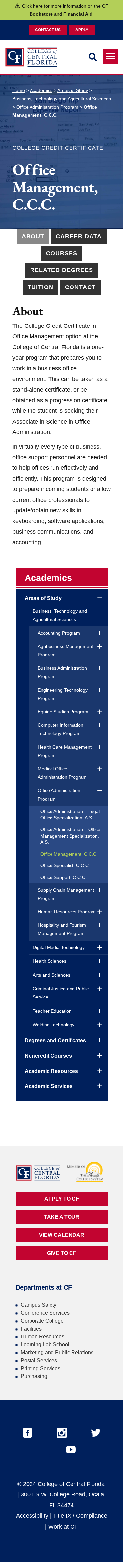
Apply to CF (61, 1199)
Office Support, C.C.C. (63, 877)
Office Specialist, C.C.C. (65, 865)
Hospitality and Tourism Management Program (62, 929)
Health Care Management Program (65, 751)
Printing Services (40, 1368)
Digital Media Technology (59, 947)
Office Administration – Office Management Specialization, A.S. (70, 836)
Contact (80, 287)
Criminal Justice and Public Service (61, 992)
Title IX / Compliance (80, 1516)
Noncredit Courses (48, 1055)
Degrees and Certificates (55, 1040)
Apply (81, 30)
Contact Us (48, 30)
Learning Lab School (45, 1344)
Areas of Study (72, 90)
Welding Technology (53, 1024)
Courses (61, 253)
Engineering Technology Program (63, 694)
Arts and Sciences (51, 975)
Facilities (31, 1329)
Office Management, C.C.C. (69, 854)
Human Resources (42, 1336)
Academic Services (48, 1086)
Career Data (79, 236)
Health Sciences (49, 961)
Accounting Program (59, 633)
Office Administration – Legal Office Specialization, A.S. (70, 815)
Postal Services (39, 1360)
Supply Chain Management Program (66, 894)
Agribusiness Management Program (65, 650)
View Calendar (61, 1235)
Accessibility (32, 1516)
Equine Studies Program (63, 711)
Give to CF (61, 1253)
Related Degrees (61, 270)
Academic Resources (51, 1071)
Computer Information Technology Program (60, 729)
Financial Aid (77, 14)
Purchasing (34, 1376)
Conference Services (45, 1312)
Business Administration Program (62, 672)
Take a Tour (61, 1217)
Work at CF (63, 1526)
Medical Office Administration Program (62, 773)
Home (18, 90)
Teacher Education (52, 1011)
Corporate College (42, 1321)
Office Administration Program (47, 106)
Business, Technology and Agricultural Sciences (61, 98)
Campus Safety (38, 1305)
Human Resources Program (67, 911)
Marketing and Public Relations (57, 1352)
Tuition (40, 287)
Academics (41, 90)
